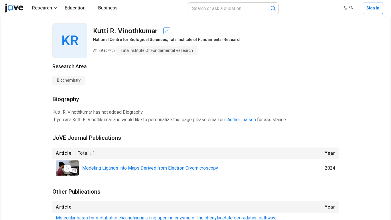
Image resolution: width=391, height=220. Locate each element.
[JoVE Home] (14, 8)
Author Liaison (241, 119)
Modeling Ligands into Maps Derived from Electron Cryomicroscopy (150, 168)
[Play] (67, 168)
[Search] (273, 8)
